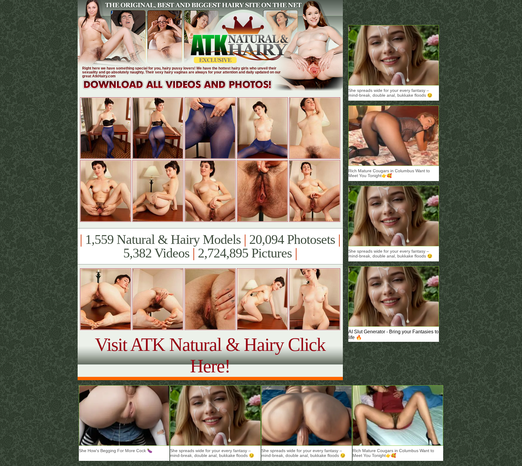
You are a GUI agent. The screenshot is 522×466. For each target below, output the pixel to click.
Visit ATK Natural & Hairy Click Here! (210, 355)
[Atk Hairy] (183, 89)
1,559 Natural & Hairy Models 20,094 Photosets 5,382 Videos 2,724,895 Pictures (210, 246)
